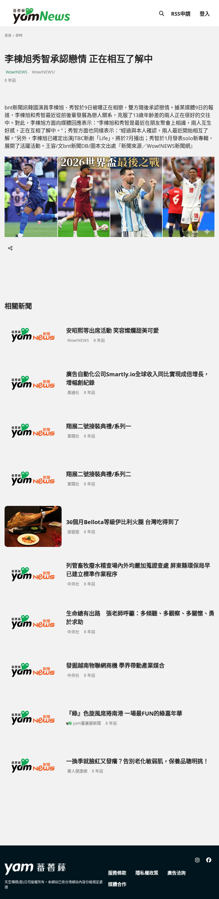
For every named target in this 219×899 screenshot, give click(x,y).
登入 (205, 13)
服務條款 (117, 873)
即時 (19, 35)
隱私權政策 (146, 873)
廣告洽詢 (176, 873)
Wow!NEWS (16, 72)
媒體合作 (117, 884)
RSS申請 (180, 13)
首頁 (8, 35)
